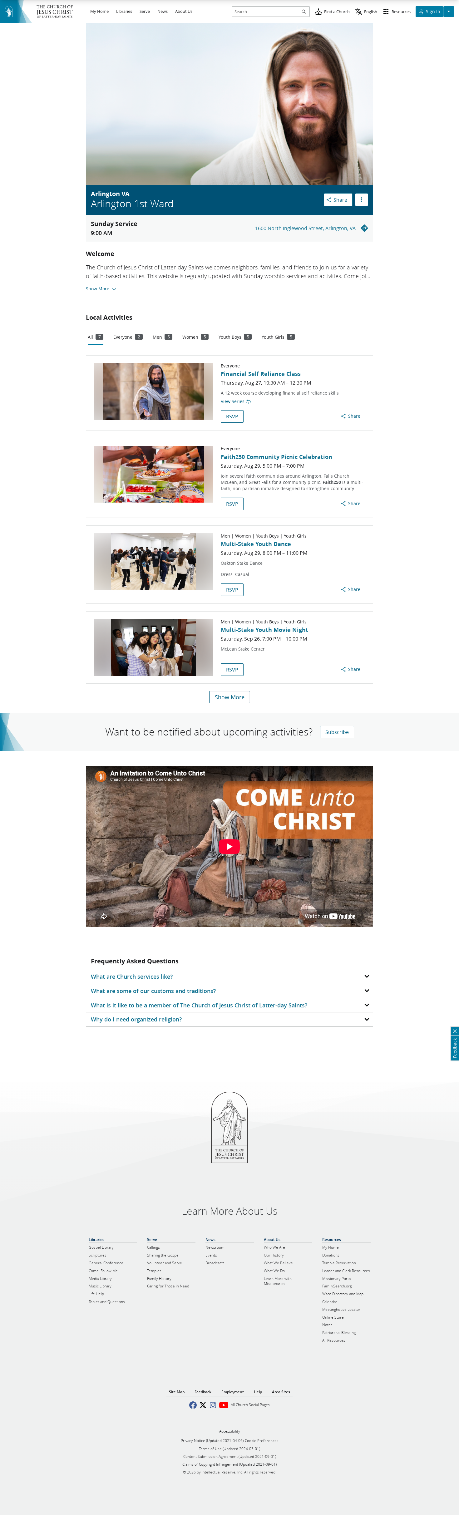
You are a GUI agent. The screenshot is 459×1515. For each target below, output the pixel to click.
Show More (229, 697)
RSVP (232, 416)
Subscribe (337, 731)
